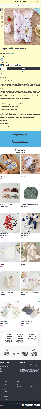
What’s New (31, 384)
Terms (14, 403)
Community (5, 399)
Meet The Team (6, 384)
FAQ (17, 384)
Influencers (5, 389)
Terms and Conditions (33, 389)
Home (30, 381)
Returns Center (19, 386)
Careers (5, 386)
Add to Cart (24, 68)
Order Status (19, 389)
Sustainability (6, 396)
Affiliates (5, 391)
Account (31, 386)
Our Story (5, 381)
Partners (5, 394)
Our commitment (22, 369)
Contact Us (18, 381)
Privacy (16, 403)
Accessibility (19, 403)
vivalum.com (22, 364)
